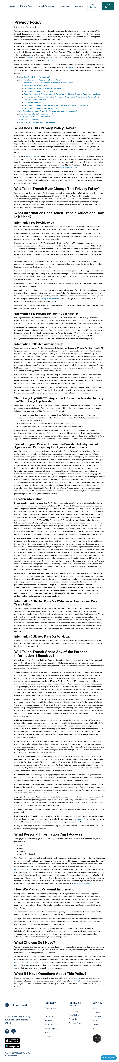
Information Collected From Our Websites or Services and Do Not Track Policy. (56, 105)
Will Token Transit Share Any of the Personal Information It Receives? (48, 111)
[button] (13, 6)
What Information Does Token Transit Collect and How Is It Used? (46, 83)
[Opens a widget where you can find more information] (109, 1058)
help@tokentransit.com (68, 168)
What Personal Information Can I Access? (36, 114)
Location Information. (33, 103)
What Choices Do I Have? (29, 120)
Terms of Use (30, 58)
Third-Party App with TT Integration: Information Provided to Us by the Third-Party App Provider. (64, 94)
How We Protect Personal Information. (35, 117)
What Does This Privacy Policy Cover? (34, 77)
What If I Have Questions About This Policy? (37, 122)
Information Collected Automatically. (39, 91)
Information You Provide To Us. (36, 86)
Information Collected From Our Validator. (41, 108)
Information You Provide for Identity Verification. (44, 88)
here (71, 67)
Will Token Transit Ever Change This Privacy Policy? (40, 80)
